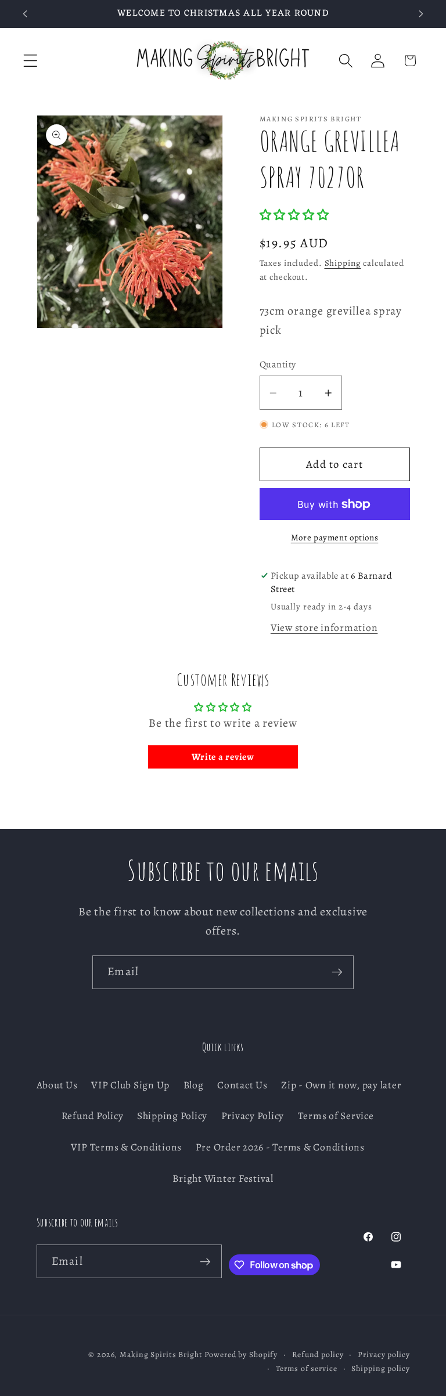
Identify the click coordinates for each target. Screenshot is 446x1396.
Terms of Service (336, 1116)
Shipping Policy (172, 1116)
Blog (194, 1085)
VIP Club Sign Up (130, 1085)
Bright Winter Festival (223, 1178)
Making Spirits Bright (161, 1354)
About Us (57, 1085)
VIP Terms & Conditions (126, 1147)
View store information (324, 627)
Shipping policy (380, 1368)
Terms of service (306, 1368)
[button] (30, 61)
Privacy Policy (253, 1116)
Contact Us (242, 1085)
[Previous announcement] (25, 14)
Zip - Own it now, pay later (341, 1085)
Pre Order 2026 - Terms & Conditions (280, 1147)
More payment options (335, 537)
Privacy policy (383, 1354)
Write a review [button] (223, 757)
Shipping (343, 263)
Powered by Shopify (241, 1354)
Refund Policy (93, 1116)
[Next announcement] (421, 14)
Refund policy (317, 1354)
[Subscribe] (337, 972)
